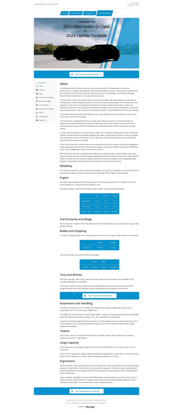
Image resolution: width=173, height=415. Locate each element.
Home (64, 13)
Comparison (42, 83)
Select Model (76, 13)
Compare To (90, 13)
